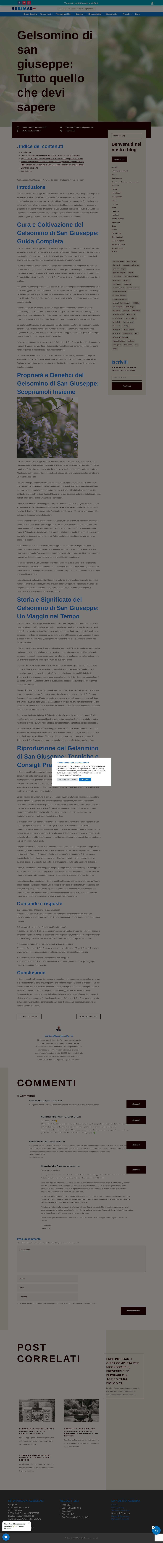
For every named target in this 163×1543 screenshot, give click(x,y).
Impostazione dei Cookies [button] (67, 779)
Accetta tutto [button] (84, 779)
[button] (16, 1526)
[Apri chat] (6, 1537)
